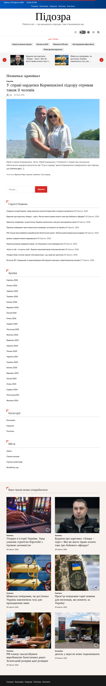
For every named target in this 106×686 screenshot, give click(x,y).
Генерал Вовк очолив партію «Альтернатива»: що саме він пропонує (34, 255)
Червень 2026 (12, 291)
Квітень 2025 (11, 368)
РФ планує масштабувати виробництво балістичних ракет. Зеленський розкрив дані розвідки (45, 233)
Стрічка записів (12, 456)
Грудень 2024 (12, 389)
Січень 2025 (11, 384)
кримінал (36, 174)
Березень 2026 (12, 307)
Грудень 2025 (12, 324)
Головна (34, 6)
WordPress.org (12, 467)
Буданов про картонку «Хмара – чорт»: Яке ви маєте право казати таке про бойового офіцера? (45, 216)
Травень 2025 (12, 362)
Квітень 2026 (11, 302)
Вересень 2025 (12, 340)
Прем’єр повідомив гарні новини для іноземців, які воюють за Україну (92, 58)
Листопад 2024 (12, 395)
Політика (62, 6)
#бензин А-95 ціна (60, 44)
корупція (29, 174)
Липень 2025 (11, 351)
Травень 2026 (12, 296)
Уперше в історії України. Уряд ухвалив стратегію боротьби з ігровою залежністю (40, 211)
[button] (4, 60)
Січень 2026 (11, 318)
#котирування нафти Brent (83, 44)
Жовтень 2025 (12, 335)
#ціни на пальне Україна (22, 44)
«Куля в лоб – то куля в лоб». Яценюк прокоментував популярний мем (35, 249)
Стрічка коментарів (14, 462)
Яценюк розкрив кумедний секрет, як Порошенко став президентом (34, 244)
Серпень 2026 (12, 280)
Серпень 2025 (12, 346)
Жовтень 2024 (12, 400)
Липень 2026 (11, 285)
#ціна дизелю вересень (53, 49)
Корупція (53, 6)
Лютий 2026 (11, 313)
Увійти (9, 451)
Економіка (44, 6)
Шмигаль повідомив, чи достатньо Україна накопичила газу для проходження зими (47, 60)
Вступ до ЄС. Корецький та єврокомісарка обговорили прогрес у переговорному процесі (43, 260)
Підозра (53, 16)
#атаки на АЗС (42, 44)
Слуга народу (45, 174)
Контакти (71, 6)
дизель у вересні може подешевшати (21, 238)
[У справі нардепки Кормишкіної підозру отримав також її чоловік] (53, 128)
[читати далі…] (17, 168)
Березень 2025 (12, 373)
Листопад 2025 (12, 329)
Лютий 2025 (11, 379)
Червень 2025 (12, 357)
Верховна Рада (20, 174)
